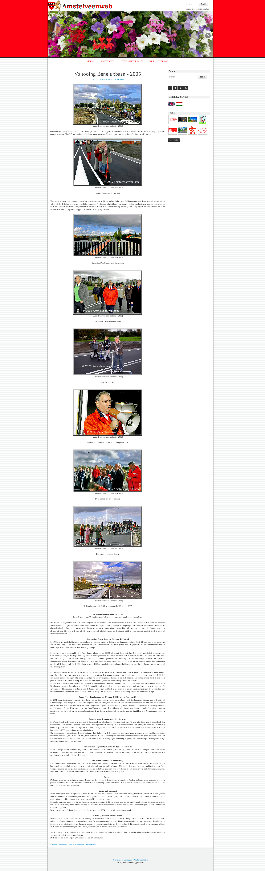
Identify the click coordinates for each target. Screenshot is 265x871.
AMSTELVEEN (107, 61)
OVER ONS (163, 61)
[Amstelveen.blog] (173, 135)
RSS (146, 860)
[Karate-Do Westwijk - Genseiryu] (193, 135)
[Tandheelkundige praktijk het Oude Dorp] (183, 124)
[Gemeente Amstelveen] (193, 124)
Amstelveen (138, 860)
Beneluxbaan (119, 79)
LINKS (151, 61)
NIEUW (90, 61)
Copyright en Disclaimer (122, 860)
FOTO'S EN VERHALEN (133, 61)
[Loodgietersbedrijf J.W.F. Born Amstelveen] (173, 124)
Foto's (94, 79)
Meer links (173, 140)
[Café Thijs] (202, 135)
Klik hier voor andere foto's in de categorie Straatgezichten (73, 845)
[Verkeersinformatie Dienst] (183, 135)
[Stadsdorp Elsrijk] (202, 124)
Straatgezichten (105, 79)
